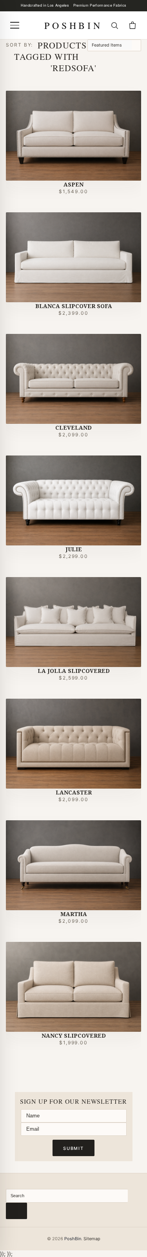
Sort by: (19, 45)
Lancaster (74, 792)
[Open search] (114, 25)
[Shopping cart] (132, 25)
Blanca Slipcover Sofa (73, 306)
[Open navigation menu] (14, 25)
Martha (73, 914)
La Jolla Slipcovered (74, 670)
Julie (73, 549)
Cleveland (73, 427)
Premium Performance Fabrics (100, 5)
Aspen (73, 184)
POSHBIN (73, 25)
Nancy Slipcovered (74, 1035)
